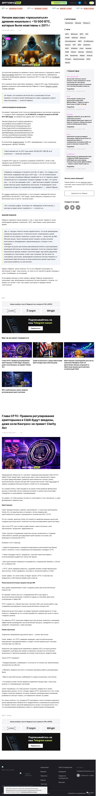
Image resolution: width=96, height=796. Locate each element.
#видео (82, 55)
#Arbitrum (89, 52)
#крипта (68, 45)
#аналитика (74, 55)
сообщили (56, 77)
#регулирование (70, 41)
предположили (18, 142)
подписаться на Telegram (79, 193)
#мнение (88, 48)
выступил (53, 482)
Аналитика (69, 23)
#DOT (67, 48)
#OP (74, 45)
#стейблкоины (88, 41)
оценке (7, 194)
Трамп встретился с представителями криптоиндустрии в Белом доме (47, 362)
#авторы (81, 52)
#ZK (87, 34)
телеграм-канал (86, 182)
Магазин (62, 782)
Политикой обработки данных (29, 792)
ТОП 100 (44, 784)
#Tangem (68, 59)
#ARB (67, 52)
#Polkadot (74, 48)
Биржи (43, 780)
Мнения (78, 23)
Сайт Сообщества (65, 767)
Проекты (87, 23)
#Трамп (73, 52)
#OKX (88, 59)
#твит (81, 48)
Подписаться (35, 328)
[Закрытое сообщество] (22, 775)
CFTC (4, 715)
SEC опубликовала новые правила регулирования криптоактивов (15, 391)
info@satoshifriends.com (85, 771)
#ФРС (80, 41)
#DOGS (67, 62)
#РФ (66, 55)
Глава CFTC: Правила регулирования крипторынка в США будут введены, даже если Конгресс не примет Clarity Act (16, 364)
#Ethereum (74, 34)
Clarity (9, 715)
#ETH (67, 34)
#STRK (67, 37)
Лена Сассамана (8, 75)
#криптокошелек (78, 59)
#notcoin (89, 55)
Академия (62, 772)
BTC (4, 298)
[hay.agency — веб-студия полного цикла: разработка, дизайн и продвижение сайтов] (90, 793)
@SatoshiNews (71, 91)
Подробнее (70, 89)
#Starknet (75, 37)
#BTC (81, 34)
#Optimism (86, 45)
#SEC (79, 45)
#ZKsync (83, 37)
